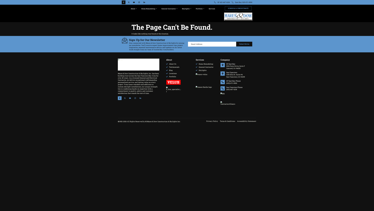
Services (212, 9)
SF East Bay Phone (233, 81)
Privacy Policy (212, 121)
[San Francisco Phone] (223, 88)
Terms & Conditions (227, 121)
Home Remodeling (148, 9)
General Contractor (168, 9)
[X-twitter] (125, 98)
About (133, 9)
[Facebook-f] (120, 98)
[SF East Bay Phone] (223, 82)
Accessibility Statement (246, 121)
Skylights (186, 9)
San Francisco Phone (234, 87)
